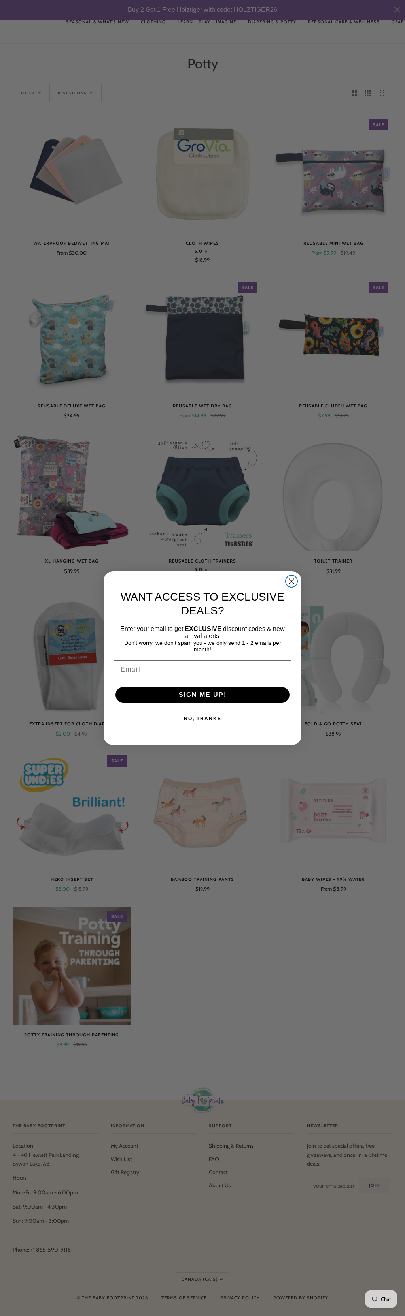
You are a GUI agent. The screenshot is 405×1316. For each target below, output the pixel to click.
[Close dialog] (291, 581)
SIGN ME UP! (203, 694)
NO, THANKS (202, 718)
